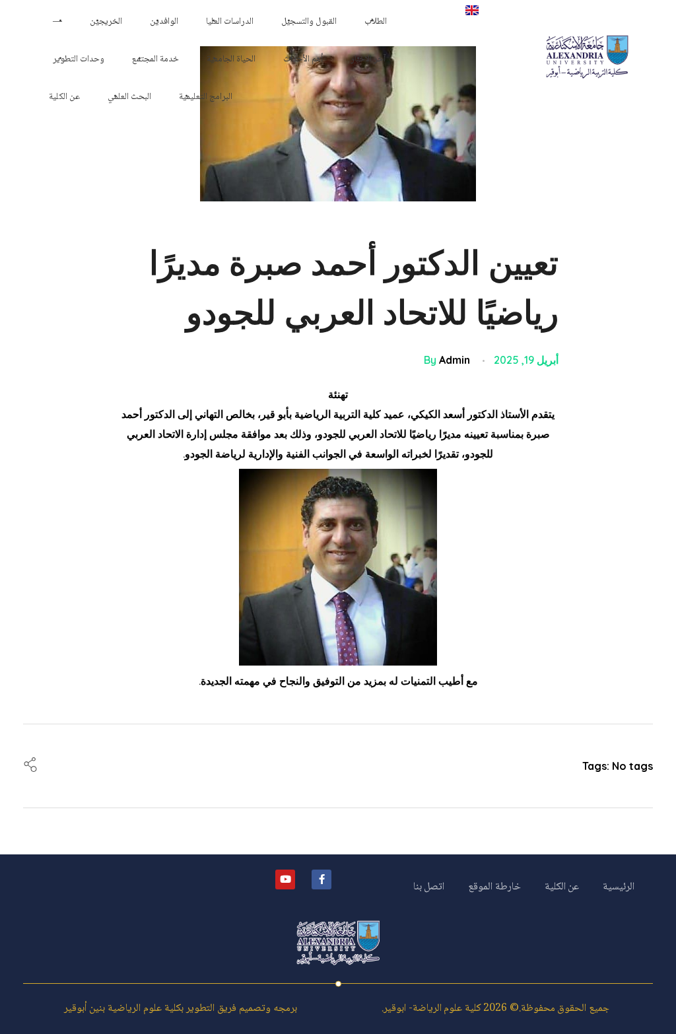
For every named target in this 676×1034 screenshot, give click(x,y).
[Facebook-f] (321, 879)
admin (454, 359)
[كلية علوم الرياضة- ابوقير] (587, 56)
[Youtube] (285, 879)
